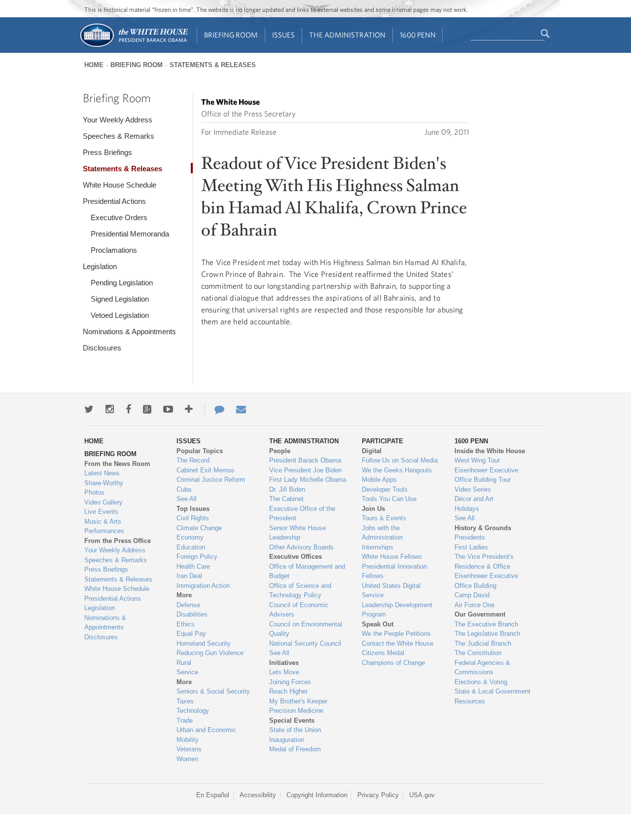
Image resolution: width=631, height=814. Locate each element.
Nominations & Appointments (129, 331)
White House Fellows (392, 556)
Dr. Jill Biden (287, 489)
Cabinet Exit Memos (205, 470)
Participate (382, 441)
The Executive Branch (486, 624)
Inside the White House (490, 451)
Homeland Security (203, 643)
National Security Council (305, 643)
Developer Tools (385, 489)
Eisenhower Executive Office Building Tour (486, 475)
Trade (184, 720)
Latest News (102, 473)
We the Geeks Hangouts (397, 470)
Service (187, 672)
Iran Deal (189, 576)
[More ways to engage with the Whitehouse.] (189, 409)
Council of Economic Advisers (298, 610)
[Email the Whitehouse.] (241, 409)
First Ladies (471, 547)
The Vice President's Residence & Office (484, 561)
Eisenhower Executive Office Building (486, 580)
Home (94, 65)
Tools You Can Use (389, 499)
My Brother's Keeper (298, 701)
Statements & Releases (213, 65)
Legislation (100, 266)
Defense (188, 605)
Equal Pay (191, 633)
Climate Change (199, 528)
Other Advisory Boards (301, 547)
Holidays (467, 508)
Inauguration (286, 739)
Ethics (185, 624)
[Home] (133, 46)
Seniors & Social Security (213, 691)
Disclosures (102, 348)
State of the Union (295, 730)
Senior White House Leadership (297, 533)
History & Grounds (483, 528)
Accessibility (258, 795)
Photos (94, 492)
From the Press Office (117, 540)
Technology (192, 710)
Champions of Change (393, 662)
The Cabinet (286, 499)
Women (187, 759)
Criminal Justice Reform (210, 479)
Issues (283, 35)
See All (186, 499)
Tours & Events (384, 518)
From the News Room (117, 463)
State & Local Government (492, 691)
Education (190, 547)
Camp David (472, 595)
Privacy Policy (378, 795)
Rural (183, 662)
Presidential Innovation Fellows (394, 571)
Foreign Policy (196, 556)
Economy (190, 537)
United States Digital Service (391, 590)
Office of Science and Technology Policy (300, 590)
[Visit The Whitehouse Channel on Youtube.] (168, 409)
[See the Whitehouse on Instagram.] (109, 409)
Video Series (473, 489)
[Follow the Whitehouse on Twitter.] (89, 409)
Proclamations (114, 250)
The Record (193, 460)
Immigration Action (203, 585)
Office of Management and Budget (307, 571)
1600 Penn (418, 35)
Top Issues (193, 508)
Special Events (292, 720)
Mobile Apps (379, 479)
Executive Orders (119, 217)
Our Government (480, 614)
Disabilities (192, 614)
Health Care (193, 566)
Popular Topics (199, 451)
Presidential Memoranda (130, 234)
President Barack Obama (305, 460)
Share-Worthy (103, 483)
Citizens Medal (383, 653)
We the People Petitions (396, 633)
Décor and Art (474, 499)
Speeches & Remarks (118, 136)
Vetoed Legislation (120, 315)
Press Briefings (107, 152)
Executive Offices (295, 556)
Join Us (373, 508)
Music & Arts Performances (104, 526)
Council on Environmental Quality (305, 629)
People (279, 451)
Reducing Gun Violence (210, 653)
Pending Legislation (122, 282)
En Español (212, 795)
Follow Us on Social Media (400, 460)
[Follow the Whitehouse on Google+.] (147, 409)
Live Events (101, 511)
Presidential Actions (114, 201)
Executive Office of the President (302, 513)
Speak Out (377, 624)
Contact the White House (397, 643)
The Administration (347, 35)
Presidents (470, 537)
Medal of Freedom (295, 749)
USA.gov (422, 795)
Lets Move (284, 672)
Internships (377, 547)
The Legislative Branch (487, 633)
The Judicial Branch (483, 643)
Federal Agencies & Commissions (482, 667)
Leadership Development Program (397, 610)
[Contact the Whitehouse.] (214, 409)
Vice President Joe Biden (305, 470)
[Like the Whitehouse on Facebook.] (128, 409)
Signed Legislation (120, 299)
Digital (372, 451)
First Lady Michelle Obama (307, 479)
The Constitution (478, 653)
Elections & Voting (481, 682)
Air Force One (474, 605)
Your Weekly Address (117, 120)
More (184, 595)
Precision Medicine (296, 710)
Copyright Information (317, 795)
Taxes (185, 701)
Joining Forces (290, 682)
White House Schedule (119, 185)
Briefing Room (231, 35)
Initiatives (284, 662)
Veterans (189, 749)
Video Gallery (103, 502)
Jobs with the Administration (382, 533)
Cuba (183, 489)
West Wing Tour (477, 460)
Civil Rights (192, 518)
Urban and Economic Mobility (206, 734)
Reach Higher (288, 691)
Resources (470, 701)
